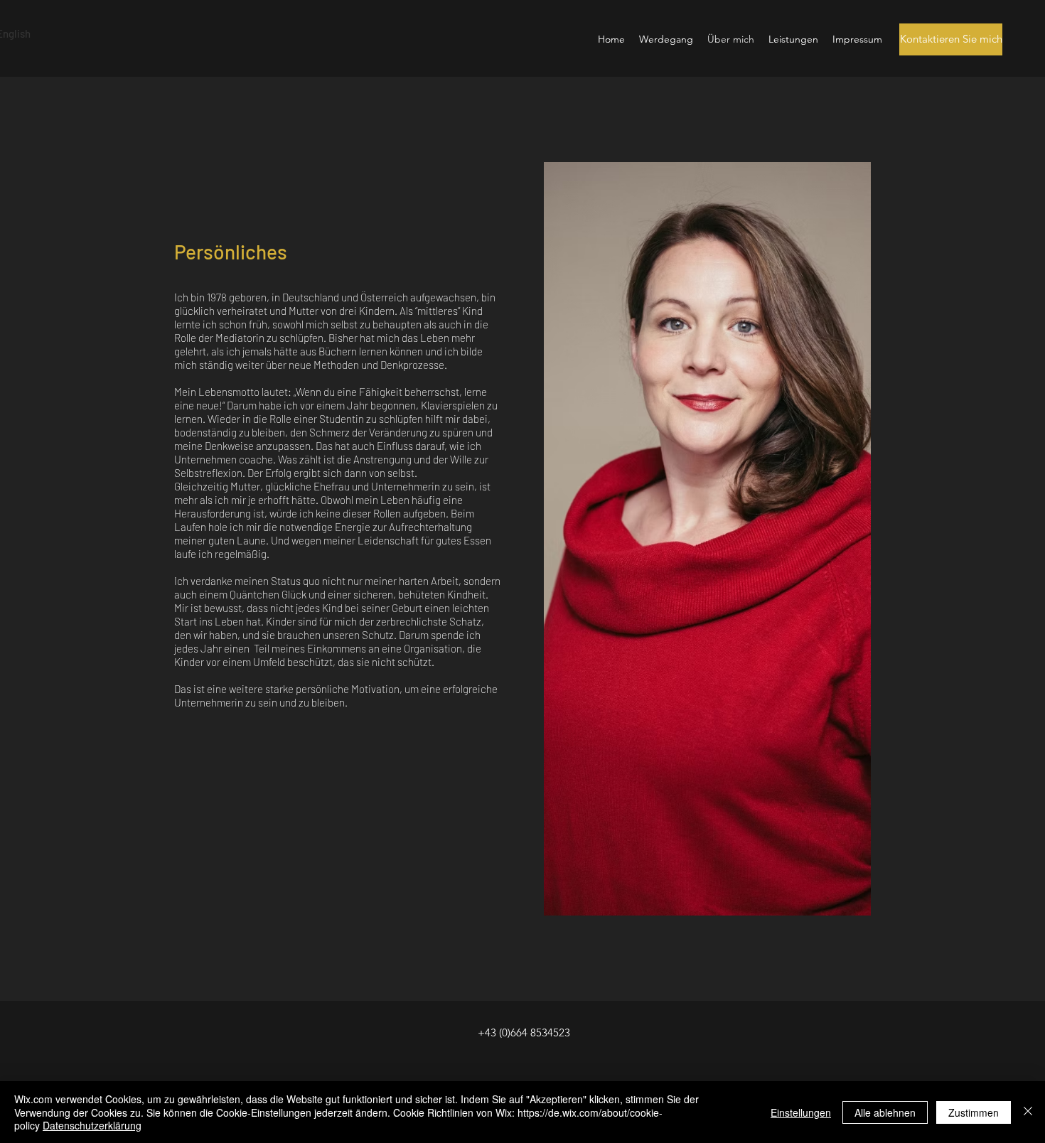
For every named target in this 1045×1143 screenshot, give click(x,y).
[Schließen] (1027, 1112)
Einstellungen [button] (801, 1112)
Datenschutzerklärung (92, 1125)
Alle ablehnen (885, 1112)
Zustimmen (973, 1112)
